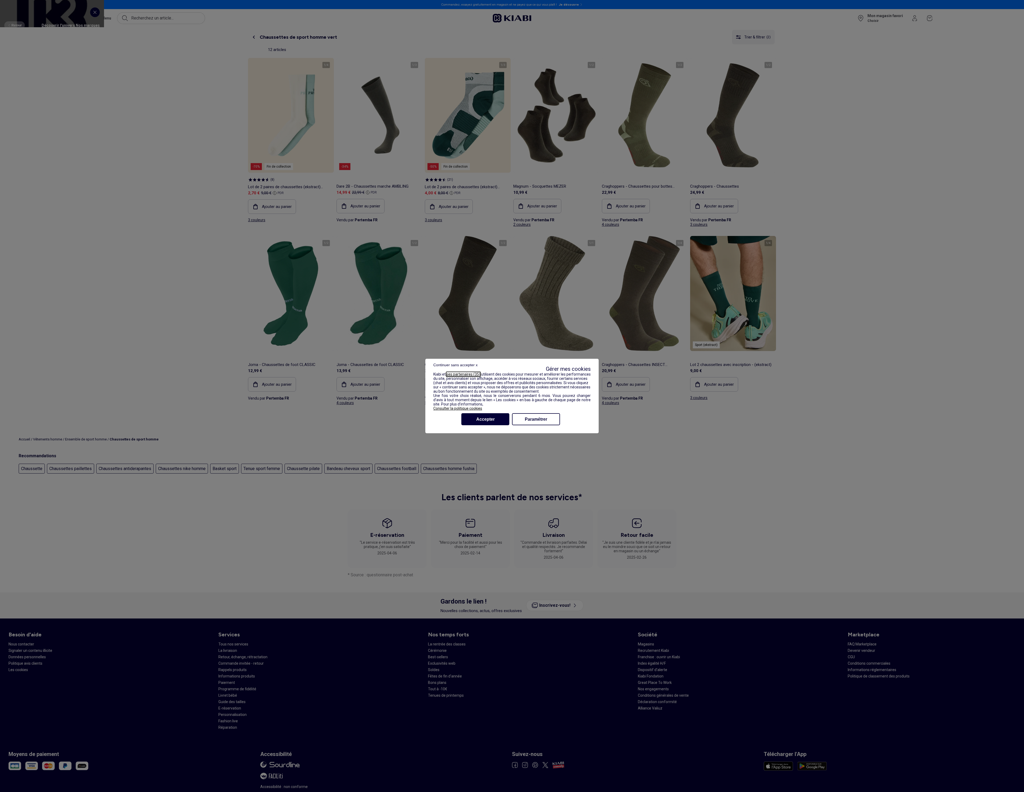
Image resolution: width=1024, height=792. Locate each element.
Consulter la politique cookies (457, 408)
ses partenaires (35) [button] (463, 374)
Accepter (485, 419)
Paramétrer (536, 419)
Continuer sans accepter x (455, 365)
